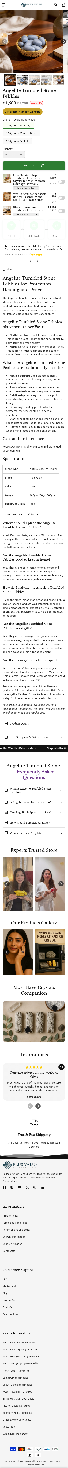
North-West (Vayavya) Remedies (21, 1363)
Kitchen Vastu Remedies (16, 1405)
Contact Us (9, 1250)
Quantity (8, 149)
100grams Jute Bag (18, 125)
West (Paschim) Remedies (17, 1391)
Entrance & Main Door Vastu (19, 1398)
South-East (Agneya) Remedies (20, 1349)
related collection (45, 698)
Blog (5, 1293)
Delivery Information (14, 1236)
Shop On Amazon (12, 1243)
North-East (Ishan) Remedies (19, 1342)
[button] (56, 5)
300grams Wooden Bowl (21, 133)
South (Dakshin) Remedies (17, 1384)
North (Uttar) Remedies (16, 1370)
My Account (9, 1286)
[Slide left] (4, 41)
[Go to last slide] (30, 261)
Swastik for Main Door (15, 1433)
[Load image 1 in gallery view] (10, 80)
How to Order (10, 1300)
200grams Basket (17, 141)
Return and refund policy (16, 1229)
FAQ (5, 1279)
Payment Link (10, 1314)
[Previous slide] (30, 1106)
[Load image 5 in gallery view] (58, 80)
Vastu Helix (9, 1426)
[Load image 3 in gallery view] (34, 80)
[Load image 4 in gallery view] (46, 80)
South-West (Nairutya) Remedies (21, 1356)
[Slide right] (63, 41)
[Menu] (4, 5)
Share (10, 269)
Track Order (9, 1307)
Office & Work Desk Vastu (17, 1419)
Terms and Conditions (15, 1222)
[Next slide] (37, 261)
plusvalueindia (19, 1461)
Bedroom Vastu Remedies (17, 1412)
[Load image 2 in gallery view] (22, 80)
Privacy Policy (10, 1215)
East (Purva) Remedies (15, 1377)
